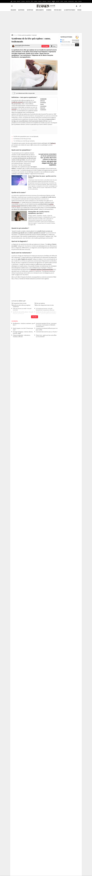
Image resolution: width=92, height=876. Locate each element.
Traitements (43, 109)
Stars (61, 1)
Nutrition (30, 10)
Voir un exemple (75, 40)
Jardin (35, 1)
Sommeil (34, 35)
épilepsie (53, 143)
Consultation (43, 106)
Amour (40, 1)
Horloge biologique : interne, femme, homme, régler (23, 332)
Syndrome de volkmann (19, 315)
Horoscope (71, 1)
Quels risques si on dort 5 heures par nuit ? (23, 329)
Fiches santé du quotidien (25, 35)
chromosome (15, 202)
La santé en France (69, 10)
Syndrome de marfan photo (20, 312)
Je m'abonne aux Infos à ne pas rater (25, 93)
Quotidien (21, 10)
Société (57, 1)
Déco (32, 1)
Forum (80, 1)
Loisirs (65, 1)
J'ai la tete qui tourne (41, 308)
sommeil (14, 109)
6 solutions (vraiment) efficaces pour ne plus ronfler (46, 329)
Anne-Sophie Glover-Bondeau (22, 45)
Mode (14, 1)
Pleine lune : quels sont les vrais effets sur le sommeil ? (46, 336)
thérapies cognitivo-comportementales (42, 269)
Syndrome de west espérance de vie (45, 312)
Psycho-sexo (57, 10)
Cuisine (23, 1)
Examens (48, 10)
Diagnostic (42, 108)
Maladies (13, 10)
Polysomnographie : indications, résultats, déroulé (21, 336)
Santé (53, 1)
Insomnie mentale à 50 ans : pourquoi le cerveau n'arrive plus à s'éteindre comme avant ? (46, 325)
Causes (42, 104)
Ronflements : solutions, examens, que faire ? (23, 324)
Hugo (76, 1)
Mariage (44, 1)
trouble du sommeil (17, 102)
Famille (49, 1)
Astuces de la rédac (65, 41)
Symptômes (43, 102)
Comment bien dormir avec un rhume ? (46, 332)
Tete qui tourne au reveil (19, 308)
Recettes (28, 1)
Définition (42, 100)
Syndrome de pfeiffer (41, 315)
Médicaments (40, 10)
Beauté (18, 1)
